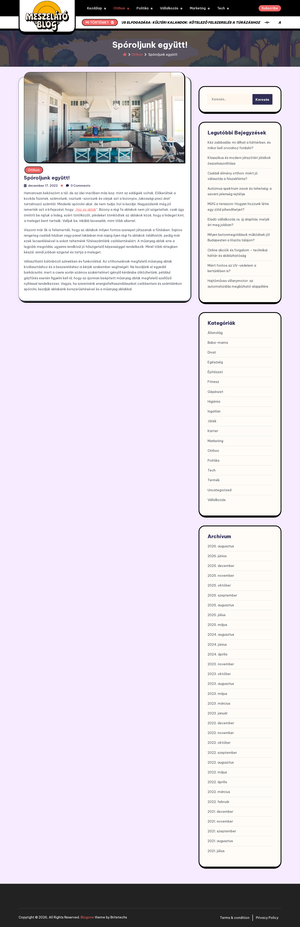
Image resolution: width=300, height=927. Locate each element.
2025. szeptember (222, 595)
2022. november (221, 733)
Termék (214, 480)
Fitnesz (213, 382)
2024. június (217, 644)
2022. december (221, 723)
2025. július (217, 615)
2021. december (220, 811)
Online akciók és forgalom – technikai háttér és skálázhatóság (238, 253)
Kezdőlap (94, 8)
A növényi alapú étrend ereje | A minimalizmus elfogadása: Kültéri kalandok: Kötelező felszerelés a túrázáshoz (137, 22)
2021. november (220, 821)
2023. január (218, 713)
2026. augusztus (221, 546)
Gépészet (215, 392)
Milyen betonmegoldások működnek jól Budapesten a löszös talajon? (239, 237)
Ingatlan (214, 411)
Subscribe (270, 8)
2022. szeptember (222, 753)
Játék (212, 421)
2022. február (218, 802)
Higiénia (214, 401)
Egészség (215, 362)
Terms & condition (234, 918)
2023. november (221, 664)
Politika (143, 8)
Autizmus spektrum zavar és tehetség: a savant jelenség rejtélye (240, 191)
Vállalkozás (169, 8)
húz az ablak (86, 209)
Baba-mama (218, 342)
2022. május (217, 772)
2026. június (217, 556)
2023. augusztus (221, 684)
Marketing (198, 8)
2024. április (217, 654)
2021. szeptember (222, 831)
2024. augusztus (221, 634)
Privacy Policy (267, 918)
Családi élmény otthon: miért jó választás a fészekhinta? (233, 176)
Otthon (119, 8)
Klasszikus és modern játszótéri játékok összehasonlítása (239, 160)
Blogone (87, 917)
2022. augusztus (221, 762)
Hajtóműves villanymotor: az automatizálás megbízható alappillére (238, 283)
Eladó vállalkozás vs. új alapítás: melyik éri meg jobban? (239, 222)
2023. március (219, 703)
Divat (212, 352)
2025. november (221, 575)
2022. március (219, 792)
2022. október (219, 743)
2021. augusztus (220, 841)
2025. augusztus (221, 605)
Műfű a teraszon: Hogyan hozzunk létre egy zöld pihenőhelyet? (238, 206)
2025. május (217, 625)
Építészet (215, 372)
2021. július (216, 851)
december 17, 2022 (43, 185)
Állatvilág (215, 333)
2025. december (221, 566)
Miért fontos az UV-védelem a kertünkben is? (232, 268)
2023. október (219, 674)
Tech (221, 8)
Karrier (213, 431)
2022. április (217, 782)
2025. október (219, 585)
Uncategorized (219, 490)
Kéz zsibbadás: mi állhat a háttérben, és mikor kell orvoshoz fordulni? (239, 145)
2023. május (217, 694)
